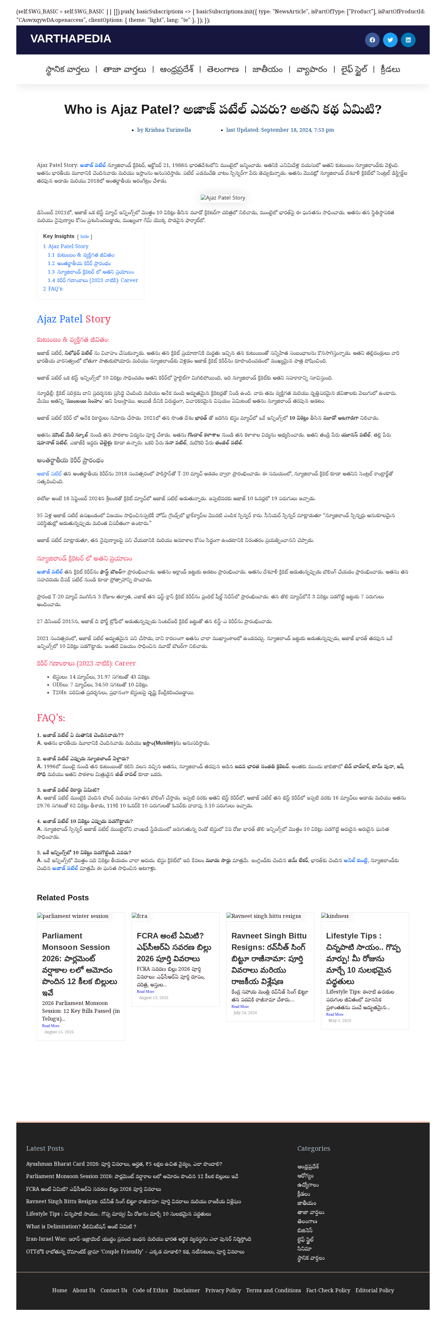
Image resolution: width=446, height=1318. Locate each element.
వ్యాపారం (311, 69)
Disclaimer (186, 1291)
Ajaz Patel (60, 320)
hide (84, 237)
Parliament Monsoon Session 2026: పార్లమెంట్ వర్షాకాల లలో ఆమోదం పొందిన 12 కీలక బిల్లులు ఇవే (132, 1177)
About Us (83, 1291)
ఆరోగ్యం (305, 1176)
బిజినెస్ (304, 1231)
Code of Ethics (150, 1291)
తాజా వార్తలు (124, 69)
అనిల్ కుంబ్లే (356, 861)
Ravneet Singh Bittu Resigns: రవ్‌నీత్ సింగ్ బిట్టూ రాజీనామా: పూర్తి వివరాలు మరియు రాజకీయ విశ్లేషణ (269, 958)
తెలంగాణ (222, 69)
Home (59, 1291)
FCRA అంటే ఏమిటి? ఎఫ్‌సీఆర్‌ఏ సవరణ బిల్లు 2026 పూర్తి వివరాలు (174, 947)
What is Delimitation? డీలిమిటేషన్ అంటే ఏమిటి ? (81, 1227)
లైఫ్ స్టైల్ (354, 69)
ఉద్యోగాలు (308, 1185)
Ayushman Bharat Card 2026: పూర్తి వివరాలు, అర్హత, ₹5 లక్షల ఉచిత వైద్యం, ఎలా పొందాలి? (124, 1164)
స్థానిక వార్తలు (68, 69)
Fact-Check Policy (328, 1291)
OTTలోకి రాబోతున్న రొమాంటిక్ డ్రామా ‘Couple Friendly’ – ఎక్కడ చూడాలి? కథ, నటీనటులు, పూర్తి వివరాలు (135, 1252)
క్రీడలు (390, 69)
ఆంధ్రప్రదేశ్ (177, 69)
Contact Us (114, 1291)
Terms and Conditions (273, 1291)
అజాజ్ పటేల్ (93, 166)
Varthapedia (70, 38)
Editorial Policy (375, 1291)
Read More (50, 1026)
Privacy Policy (223, 1291)
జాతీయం (267, 69)
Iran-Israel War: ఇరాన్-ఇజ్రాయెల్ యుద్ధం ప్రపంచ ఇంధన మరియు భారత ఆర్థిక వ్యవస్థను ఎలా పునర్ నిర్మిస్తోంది (138, 1239)
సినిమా (304, 1249)
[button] (372, 40)
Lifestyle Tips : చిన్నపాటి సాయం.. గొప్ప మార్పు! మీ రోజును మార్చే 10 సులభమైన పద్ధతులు (363, 958)
